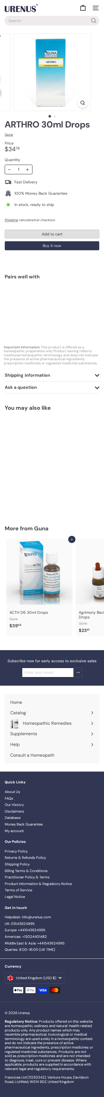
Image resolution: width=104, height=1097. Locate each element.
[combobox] (52, 20)
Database (13, 817)
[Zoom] (83, 103)
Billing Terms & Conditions (26, 870)
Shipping (11, 220)
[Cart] (83, 8)
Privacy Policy (16, 851)
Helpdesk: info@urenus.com (28, 917)
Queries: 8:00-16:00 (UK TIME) (30, 949)
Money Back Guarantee (24, 824)
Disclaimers (14, 811)
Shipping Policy (17, 864)
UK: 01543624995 (20, 923)
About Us (12, 791)
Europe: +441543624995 (25, 930)
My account (14, 831)
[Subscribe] (78, 672)
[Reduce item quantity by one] (9, 169)
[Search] (93, 20)
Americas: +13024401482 (26, 936)
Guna (41, 528)
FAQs (9, 798)
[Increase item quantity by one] (27, 169)
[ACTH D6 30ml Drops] (39, 585)
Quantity (12, 160)
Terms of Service (18, 890)
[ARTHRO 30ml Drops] (52, 303)
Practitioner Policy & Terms (27, 877)
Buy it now (52, 245)
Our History (14, 804)
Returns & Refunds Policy (25, 857)
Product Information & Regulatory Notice (38, 883)
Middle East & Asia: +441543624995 (35, 943)
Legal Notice (15, 896)
